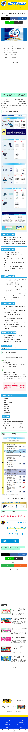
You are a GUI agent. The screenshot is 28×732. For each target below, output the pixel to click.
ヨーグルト (22, 547)
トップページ (7, 720)
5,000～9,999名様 (5, 547)
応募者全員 (7, 724)
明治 (8, 549)
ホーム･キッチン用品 (14, 547)
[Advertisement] (14, 77)
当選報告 (7, 727)
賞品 (7, 722)
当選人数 (21, 722)
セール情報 (7, 725)
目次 (12, 46)
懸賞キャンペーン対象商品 (10, 56)
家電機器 (4, 549)
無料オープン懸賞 (20, 724)
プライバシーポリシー (20, 725)
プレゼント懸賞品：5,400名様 (11, 52)
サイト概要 (20, 720)
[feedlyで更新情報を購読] (7, 565)
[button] (18, 22)
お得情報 (21, 727)
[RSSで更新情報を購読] (20, 565)
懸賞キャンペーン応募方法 (10, 54)
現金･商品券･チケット (15, 549)
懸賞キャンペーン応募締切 (10, 57)
